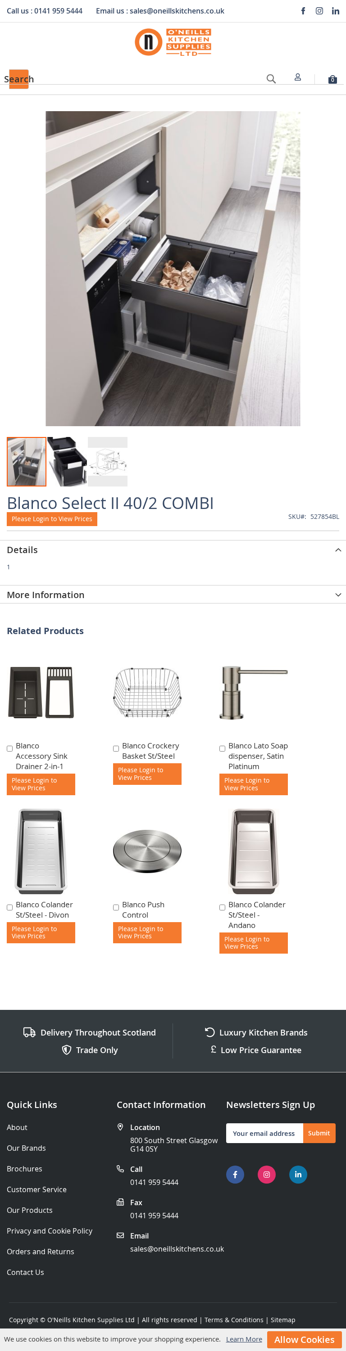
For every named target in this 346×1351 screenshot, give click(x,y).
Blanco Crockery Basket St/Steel (150, 750)
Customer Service (37, 1189)
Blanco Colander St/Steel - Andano (257, 914)
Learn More (244, 1338)
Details (22, 550)
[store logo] (173, 42)
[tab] (173, 549)
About (17, 1127)
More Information (46, 595)
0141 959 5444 (154, 1182)
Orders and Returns (40, 1251)
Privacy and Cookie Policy (49, 1231)
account (300, 77)
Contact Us (25, 1272)
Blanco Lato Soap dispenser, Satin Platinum (258, 755)
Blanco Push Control (143, 909)
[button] (67, 461)
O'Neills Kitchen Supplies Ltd (91, 1319)
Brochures (24, 1169)
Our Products (30, 1210)
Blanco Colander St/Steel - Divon (44, 909)
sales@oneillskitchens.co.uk (177, 1249)
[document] (173, 1339)
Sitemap (283, 1319)
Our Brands (26, 1148)
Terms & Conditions (234, 1319)
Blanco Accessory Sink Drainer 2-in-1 (42, 755)
